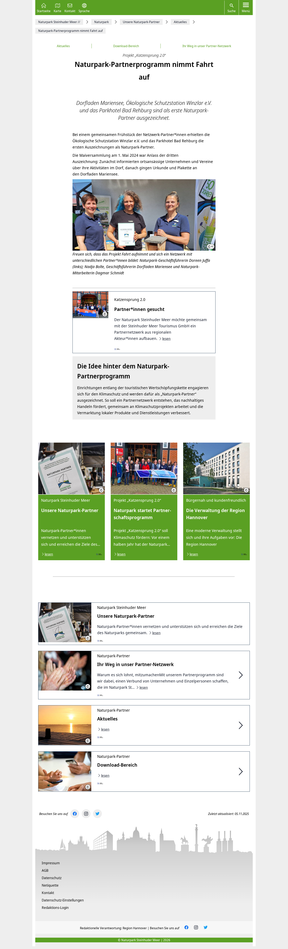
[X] (97, 813)
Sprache (84, 11)
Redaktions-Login (55, 907)
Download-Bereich (126, 46)
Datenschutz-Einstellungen (63, 900)
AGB (45, 870)
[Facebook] (74, 813)
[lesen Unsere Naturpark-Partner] (71, 501)
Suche (231, 11)
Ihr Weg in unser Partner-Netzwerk (206, 46)
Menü (246, 11)
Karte (57, 11)
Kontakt (69, 11)
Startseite (44, 11)
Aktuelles (63, 46)
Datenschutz (52, 878)
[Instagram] (86, 813)
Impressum (51, 863)
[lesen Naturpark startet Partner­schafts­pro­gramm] (144, 501)
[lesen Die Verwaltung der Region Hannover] (216, 501)
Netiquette (50, 885)
